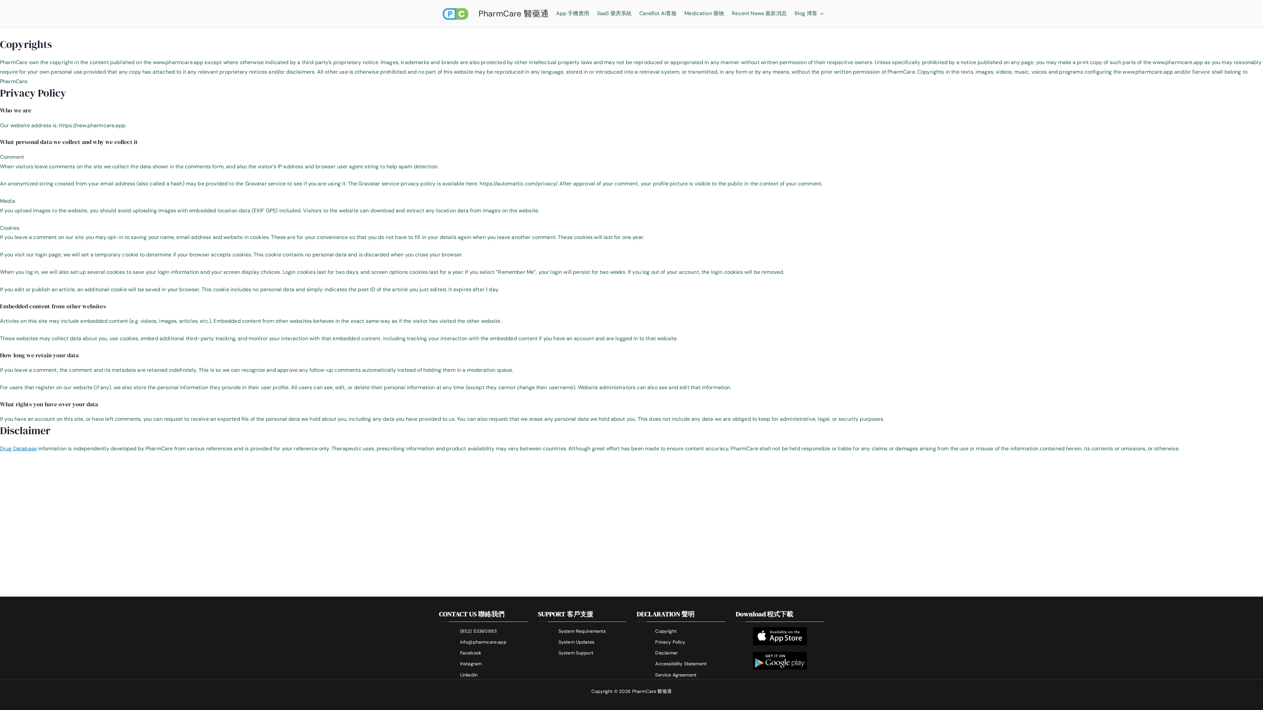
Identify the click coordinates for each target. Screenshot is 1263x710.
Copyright (665, 631)
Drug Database (18, 448)
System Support (575, 653)
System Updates (576, 642)
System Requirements (582, 631)
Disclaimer (666, 653)
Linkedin (469, 675)
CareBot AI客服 (658, 13)
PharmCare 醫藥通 (514, 13)
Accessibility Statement (680, 664)
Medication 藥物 (704, 13)
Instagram (471, 664)
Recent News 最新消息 (759, 13)
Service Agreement (675, 675)
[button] (820, 13)
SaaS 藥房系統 (614, 13)
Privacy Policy (670, 642)
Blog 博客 (806, 13)
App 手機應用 (572, 13)
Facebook (470, 653)
